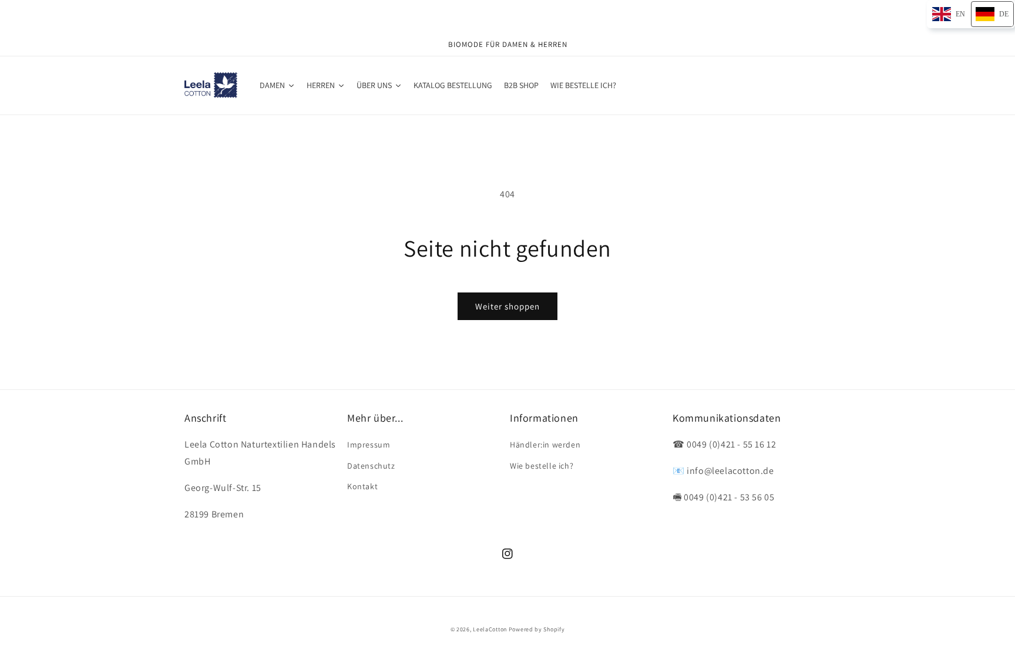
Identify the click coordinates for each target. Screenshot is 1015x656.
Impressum (368, 444)
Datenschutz (371, 465)
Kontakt (362, 486)
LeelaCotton (490, 629)
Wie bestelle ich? (541, 465)
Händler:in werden (545, 444)
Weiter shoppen (507, 306)
